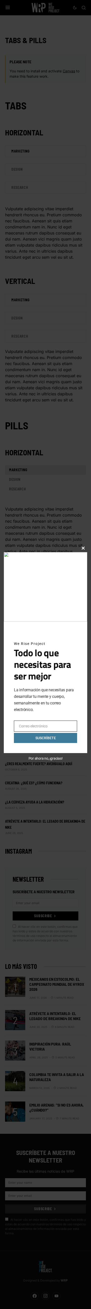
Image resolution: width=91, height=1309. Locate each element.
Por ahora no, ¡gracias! (46, 758)
